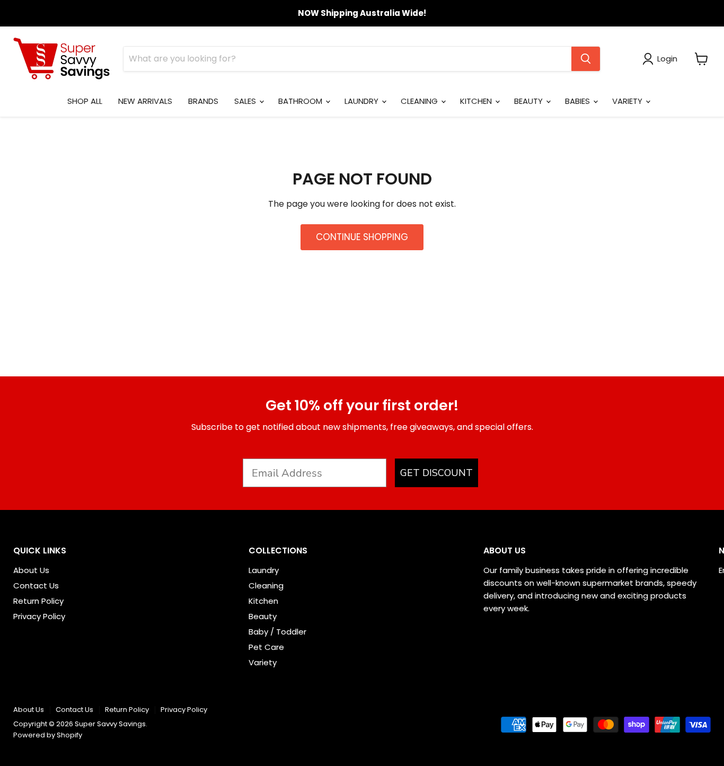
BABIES (578, 101)
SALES (246, 101)
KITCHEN (477, 101)
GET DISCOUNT (436, 472)
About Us (31, 570)
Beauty (263, 616)
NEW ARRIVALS (145, 101)
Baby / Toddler (277, 631)
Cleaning (266, 585)
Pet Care (266, 647)
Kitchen (263, 600)
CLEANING (420, 101)
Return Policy (38, 600)
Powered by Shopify (47, 735)
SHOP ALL (84, 101)
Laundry (264, 570)
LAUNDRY (363, 101)
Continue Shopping (362, 237)
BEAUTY (529, 101)
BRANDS (203, 101)
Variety (263, 662)
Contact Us (36, 585)
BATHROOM (301, 101)
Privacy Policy (39, 616)
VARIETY (628, 101)
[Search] (585, 59)
